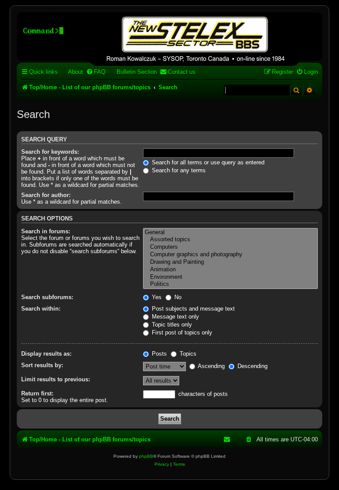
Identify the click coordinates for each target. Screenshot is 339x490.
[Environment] (230, 277)
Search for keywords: (50, 151)
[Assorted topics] (230, 239)
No (177, 297)
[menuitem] (71, 71)
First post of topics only (181, 332)
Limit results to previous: (55, 379)
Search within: (40, 308)
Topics (187, 353)
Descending (251, 366)
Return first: (37, 393)
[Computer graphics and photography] (230, 254)
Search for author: (46, 195)
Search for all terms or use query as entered (207, 162)
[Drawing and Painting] (230, 262)
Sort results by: (42, 365)
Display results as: (46, 353)
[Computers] (230, 247)
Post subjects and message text (192, 308)
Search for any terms (178, 170)
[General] (230, 232)
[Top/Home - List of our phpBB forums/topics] (194, 40)
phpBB (146, 456)
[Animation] (230, 269)
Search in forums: (45, 231)
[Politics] (230, 284)
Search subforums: (47, 297)
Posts (158, 353)
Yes (156, 297)
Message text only (174, 316)
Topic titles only (171, 324)
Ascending (210, 366)
